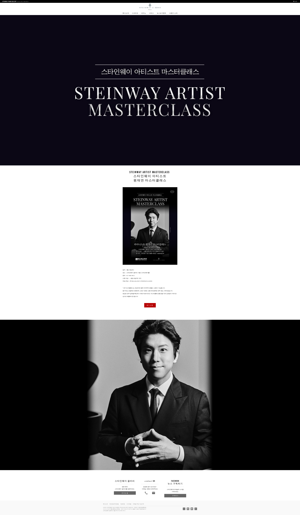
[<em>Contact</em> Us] (153, 494)
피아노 (143, 13)
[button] (146, 494)
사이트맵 (129, 504)
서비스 (151, 13)
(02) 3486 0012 (25, 1)
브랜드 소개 (173, 13)
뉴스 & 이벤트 (161, 13)
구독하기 (175, 495)
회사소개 (126, 13)
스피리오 (135, 13)
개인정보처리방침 (114, 504)
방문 (296, 1)
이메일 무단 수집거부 (138, 504)
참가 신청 (150, 305)
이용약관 (122, 504)
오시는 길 (125, 493)
